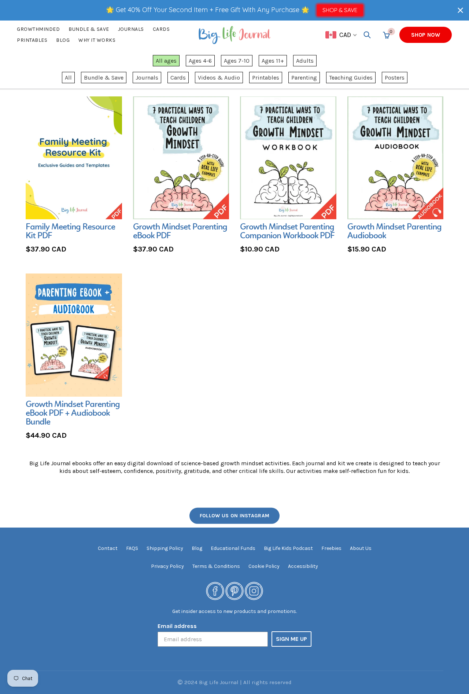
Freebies (331, 548)
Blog (63, 40)
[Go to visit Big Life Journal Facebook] (215, 591)
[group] (74, 175)
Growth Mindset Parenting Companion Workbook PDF (287, 231)
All (68, 77)
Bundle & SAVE (89, 29)
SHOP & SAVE (339, 10)
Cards (161, 29)
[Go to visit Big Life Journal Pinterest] (234, 591)
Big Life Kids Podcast (288, 548)
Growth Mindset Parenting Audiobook (394, 231)
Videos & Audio (219, 77)
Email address (177, 626)
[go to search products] (367, 34)
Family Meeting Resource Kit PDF (70, 231)
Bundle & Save (103, 77)
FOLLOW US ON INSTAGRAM (235, 516)
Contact (108, 548)
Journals (131, 29)
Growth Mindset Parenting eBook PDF (180, 231)
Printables (32, 40)
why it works (96, 40)
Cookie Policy (264, 566)
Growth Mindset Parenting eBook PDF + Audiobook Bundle (73, 413)
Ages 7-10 (237, 60)
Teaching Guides (351, 77)
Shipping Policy (165, 548)
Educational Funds (233, 548)
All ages (166, 60)
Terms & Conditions (216, 566)
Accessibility (303, 566)
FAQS (132, 548)
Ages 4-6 (200, 60)
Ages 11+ (273, 60)
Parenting (304, 77)
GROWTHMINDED (38, 29)
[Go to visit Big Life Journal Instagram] (254, 591)
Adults (305, 60)
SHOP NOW (425, 35)
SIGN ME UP (291, 638)
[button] (460, 10)
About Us (361, 548)
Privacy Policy (167, 566)
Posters (395, 77)
